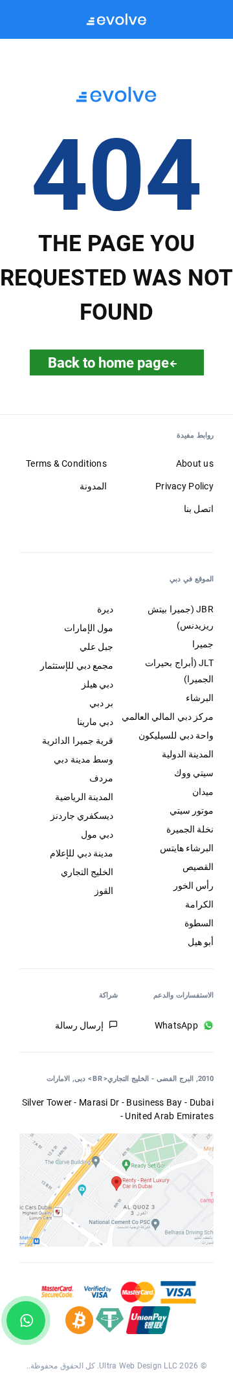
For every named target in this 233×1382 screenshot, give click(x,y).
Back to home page (108, 362)
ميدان (203, 791)
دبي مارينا (95, 722)
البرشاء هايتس (187, 848)
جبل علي (96, 646)
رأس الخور (193, 885)
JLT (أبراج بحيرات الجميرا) (179, 671)
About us (195, 463)
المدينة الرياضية (84, 797)
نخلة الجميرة (190, 829)
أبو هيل (201, 942)
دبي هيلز (97, 684)
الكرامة (199, 904)
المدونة (93, 486)
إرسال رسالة (79, 1025)
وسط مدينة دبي (83, 759)
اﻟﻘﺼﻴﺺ (198, 867)
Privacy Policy (184, 486)
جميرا (203, 644)
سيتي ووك (194, 773)
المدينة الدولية (188, 754)
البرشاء (200, 698)
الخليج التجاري (87, 872)
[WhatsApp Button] (25, 1320)
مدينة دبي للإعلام (81, 853)
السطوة (199, 923)
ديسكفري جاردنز (81, 815)
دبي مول (97, 834)
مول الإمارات (88, 628)
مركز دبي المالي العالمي (168, 716)
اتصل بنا (199, 509)
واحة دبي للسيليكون (176, 735)
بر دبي (101, 703)
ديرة (105, 609)
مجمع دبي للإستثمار (76, 665)
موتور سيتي (192, 810)
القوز (103, 891)
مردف (101, 778)
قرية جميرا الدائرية (77, 740)
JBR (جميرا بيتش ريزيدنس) (181, 617)
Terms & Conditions (66, 463)
